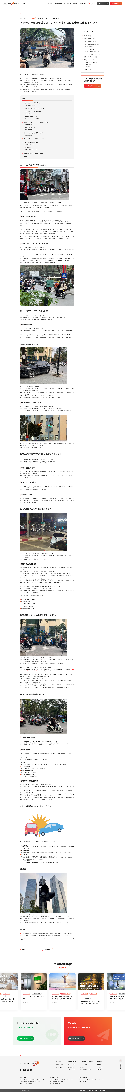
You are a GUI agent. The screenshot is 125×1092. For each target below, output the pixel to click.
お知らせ (99, 1069)
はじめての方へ (71, 1064)
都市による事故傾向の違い (31, 149)
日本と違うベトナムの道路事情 (32, 111)
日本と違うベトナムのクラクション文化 (35, 139)
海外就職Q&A (71, 1067)
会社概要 (99, 1064)
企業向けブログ (84, 1067)
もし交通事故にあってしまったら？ (33, 153)
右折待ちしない (28, 129)
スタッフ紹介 (100, 1067)
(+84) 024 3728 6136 (27, 1083)
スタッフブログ (71, 1069)
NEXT (71, 949)
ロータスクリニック (38, 859)
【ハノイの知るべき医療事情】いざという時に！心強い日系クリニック (39, 862)
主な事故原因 (28, 147)
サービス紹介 (83, 1064)
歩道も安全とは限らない (31, 116)
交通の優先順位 (28, 114)
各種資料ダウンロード (85, 1069)
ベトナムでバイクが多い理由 (32, 103)
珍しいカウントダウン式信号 (32, 119)
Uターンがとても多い (30, 127)
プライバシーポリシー (24, 1090)
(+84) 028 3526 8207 (57, 1083)
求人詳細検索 (59, 1067)
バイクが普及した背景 (30, 105)
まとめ (25, 156)
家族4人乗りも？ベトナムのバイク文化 (34, 108)
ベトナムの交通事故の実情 (31, 142)
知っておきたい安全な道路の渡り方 (33, 133)
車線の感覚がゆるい (30, 124)
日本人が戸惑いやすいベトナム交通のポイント (36, 122)
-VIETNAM (24, 12)
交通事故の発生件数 (30, 145)
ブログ (30, 12)
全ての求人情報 (59, 1064)
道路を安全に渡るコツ (30, 135)
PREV (23, 949)
